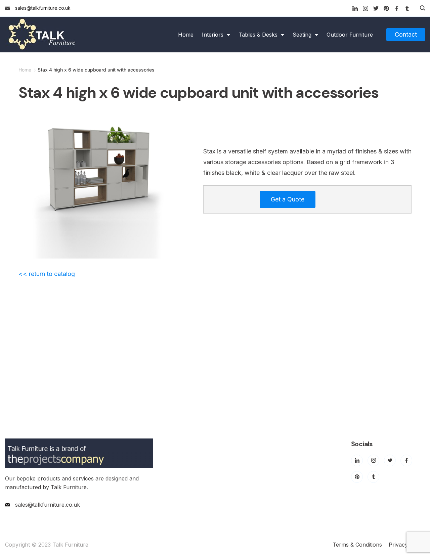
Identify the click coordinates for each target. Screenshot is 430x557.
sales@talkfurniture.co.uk (43, 8)
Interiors (212, 34)
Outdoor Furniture (350, 34)
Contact (406, 34)
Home (186, 34)
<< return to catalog (46, 273)
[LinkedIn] (355, 8)
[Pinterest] (386, 8)
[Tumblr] (407, 8)
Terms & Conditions (357, 544)
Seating (302, 34)
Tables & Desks (258, 34)
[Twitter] (376, 8)
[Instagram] (365, 8)
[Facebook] (396, 8)
